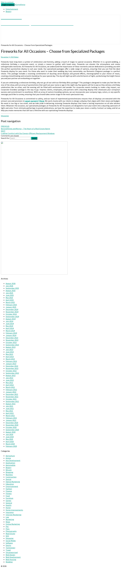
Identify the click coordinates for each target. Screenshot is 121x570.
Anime (8, 458)
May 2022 (9, 382)
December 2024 (12, 309)
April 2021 (10, 413)
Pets (7, 529)
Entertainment (12, 9)
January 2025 (11, 307)
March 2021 (10, 415)
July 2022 (9, 378)
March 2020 (10, 444)
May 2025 (9, 297)
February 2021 (11, 418)
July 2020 (9, 434)
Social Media (11, 540)
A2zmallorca (20, 4)
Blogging (9, 472)
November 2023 (12, 340)
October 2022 (11, 371)
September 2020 (12, 430)
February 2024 (11, 333)
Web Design (10, 555)
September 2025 (12, 288)
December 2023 (12, 338)
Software (9, 543)
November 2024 (12, 312)
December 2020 (12, 422)
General (9, 503)
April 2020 (10, 441)
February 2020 (11, 446)
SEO (7, 536)
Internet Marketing (13, 515)
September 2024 (12, 316)
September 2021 (12, 401)
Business (9, 474)
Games (8, 500)
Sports (8, 545)
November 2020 (12, 425)
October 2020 (11, 427)
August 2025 (10, 290)
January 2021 (11, 420)
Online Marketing (13, 524)
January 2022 (11, 392)
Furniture (9, 498)
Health (8, 505)
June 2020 (10, 437)
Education (10, 484)
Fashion (9, 489)
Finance (9, 491)
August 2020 (10, 432)
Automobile (10, 465)
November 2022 (12, 368)
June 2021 (10, 408)
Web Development (13, 557)
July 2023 (9, 349)
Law (7, 517)
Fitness (9, 493)
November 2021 (12, 396)
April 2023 (10, 356)
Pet (7, 526)
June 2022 (10, 380)
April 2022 (10, 385)
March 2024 (10, 330)
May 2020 (9, 439)
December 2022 (12, 366)
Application (10, 463)
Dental (8, 479)
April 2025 (10, 300)
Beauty (8, 11)
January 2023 (11, 363)
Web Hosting (11, 559)
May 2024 (9, 326)
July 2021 (9, 406)
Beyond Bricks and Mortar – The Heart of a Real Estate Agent (25, 127)
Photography (11, 531)
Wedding (9, 562)
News (8, 522)
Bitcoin (9, 470)
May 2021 (9, 411)
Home (8, 507)
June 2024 (10, 323)
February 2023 (11, 361)
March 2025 (10, 302)
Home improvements (14, 510)
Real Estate (10, 533)
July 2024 (9, 321)
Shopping (5, 116)
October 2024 (11, 314)
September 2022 (12, 373)
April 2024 (10, 328)
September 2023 (12, 345)
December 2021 (12, 394)
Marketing (10, 519)
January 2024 (11, 335)
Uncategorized (12, 552)
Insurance (10, 512)
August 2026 (10, 283)
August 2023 (10, 347)
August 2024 (10, 319)
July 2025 (9, 293)
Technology (10, 548)
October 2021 (11, 399)
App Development (13, 460)
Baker (17, 57)
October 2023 (11, 342)
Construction (11, 477)
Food (8, 496)
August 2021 (10, 404)
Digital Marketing (13, 482)
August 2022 (10, 375)
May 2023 (9, 354)
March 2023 (10, 359)
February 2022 (11, 389)
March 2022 (10, 387)
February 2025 (11, 305)
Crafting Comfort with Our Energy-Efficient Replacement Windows (28, 132)
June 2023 (10, 352)
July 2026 (9, 286)
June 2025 (10, 295)
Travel (8, 550)
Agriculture (10, 456)
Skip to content (7, 2)
